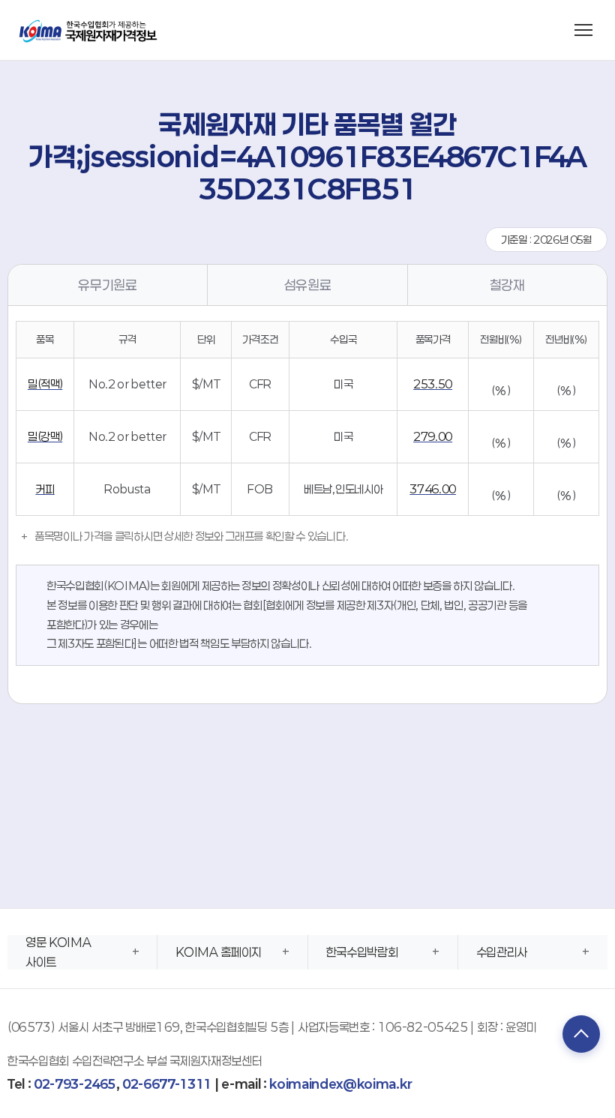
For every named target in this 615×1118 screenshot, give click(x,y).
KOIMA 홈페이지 (219, 952)
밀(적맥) (45, 384)
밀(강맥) (45, 436)
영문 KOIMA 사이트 (58, 952)
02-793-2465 (75, 1084)
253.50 (432, 384)
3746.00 (433, 489)
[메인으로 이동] (89, 29)
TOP (581, 1034)
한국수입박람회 (362, 952)
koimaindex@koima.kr (340, 1084)
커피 (44, 489)
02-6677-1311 (167, 1084)
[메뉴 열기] (583, 29)
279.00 (432, 436)
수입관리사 (501, 952)
